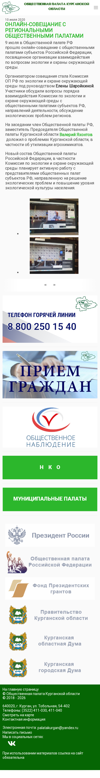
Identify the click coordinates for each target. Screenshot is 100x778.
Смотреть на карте (18, 715)
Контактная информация (24, 719)
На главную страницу (21, 689)
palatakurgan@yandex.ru (57, 728)
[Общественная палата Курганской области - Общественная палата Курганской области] (11, 7)
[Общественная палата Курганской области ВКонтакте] (12, 743)
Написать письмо (17, 732)
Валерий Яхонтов (76, 134)
